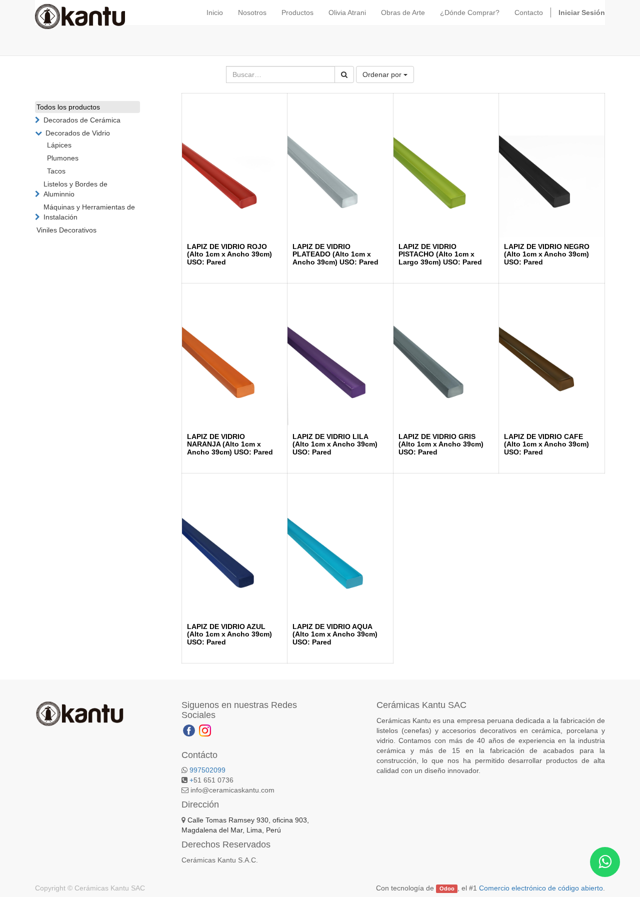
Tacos (56, 171)
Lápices (59, 145)
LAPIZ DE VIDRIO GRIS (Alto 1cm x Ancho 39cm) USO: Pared (441, 444)
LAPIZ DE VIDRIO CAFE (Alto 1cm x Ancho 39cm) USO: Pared (546, 444)
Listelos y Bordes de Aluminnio (76, 189)
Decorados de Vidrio (78, 133)
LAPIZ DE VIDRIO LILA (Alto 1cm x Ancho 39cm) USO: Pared (335, 444)
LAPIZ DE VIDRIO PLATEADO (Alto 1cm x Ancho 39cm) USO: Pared (335, 254)
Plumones (62, 158)
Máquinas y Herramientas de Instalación (89, 212)
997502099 (208, 770)
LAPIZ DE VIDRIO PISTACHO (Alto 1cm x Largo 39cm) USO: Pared (440, 254)
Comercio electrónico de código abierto (541, 888)
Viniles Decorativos (66, 230)
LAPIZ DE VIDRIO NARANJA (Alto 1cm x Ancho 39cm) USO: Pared (230, 444)
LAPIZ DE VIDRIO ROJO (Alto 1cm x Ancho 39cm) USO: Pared (229, 254)
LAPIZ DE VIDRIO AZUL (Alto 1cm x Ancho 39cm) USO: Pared (229, 634)
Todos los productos (68, 107)
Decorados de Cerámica (82, 120)
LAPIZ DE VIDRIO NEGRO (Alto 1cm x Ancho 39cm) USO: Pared (547, 254)
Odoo (447, 889)
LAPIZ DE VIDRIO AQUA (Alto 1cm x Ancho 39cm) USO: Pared (335, 634)
